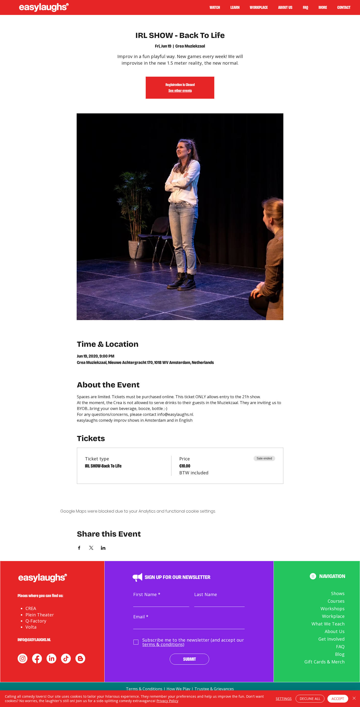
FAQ (340, 646)
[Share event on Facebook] (79, 548)
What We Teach (328, 624)
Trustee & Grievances (214, 689)
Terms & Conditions (144, 689)
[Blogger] (80, 658)
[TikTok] (66, 658)
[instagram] (22, 658)
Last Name (205, 594)
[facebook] (37, 658)
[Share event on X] (91, 548)
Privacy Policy (167, 700)
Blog (340, 654)
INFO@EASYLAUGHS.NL (34, 639)
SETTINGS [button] (284, 698)
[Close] (354, 698)
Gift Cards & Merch (324, 662)
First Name (145, 594)
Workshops (333, 608)
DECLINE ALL (310, 698)
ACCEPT (338, 698)
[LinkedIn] (51, 658)
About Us (335, 631)
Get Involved (331, 639)
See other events (180, 90)
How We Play (178, 689)
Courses (336, 601)
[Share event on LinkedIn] (103, 548)
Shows (338, 593)
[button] (237, 7)
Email (139, 616)
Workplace (333, 616)
